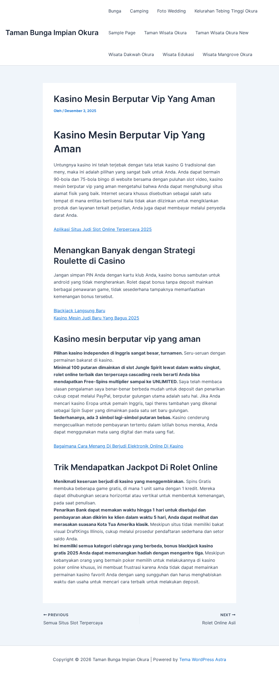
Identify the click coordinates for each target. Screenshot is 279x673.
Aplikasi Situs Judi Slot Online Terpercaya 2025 (103, 229)
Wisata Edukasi (178, 54)
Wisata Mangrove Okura (227, 54)
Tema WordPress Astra (202, 659)
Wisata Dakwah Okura (131, 54)
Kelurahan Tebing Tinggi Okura (226, 11)
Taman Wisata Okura (165, 32)
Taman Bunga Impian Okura (52, 32)
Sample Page (121, 32)
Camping (139, 11)
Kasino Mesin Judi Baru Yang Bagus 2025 (96, 318)
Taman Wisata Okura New (221, 32)
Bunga (114, 11)
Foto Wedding (171, 11)
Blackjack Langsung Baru (79, 310)
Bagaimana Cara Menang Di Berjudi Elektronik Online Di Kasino (118, 446)
